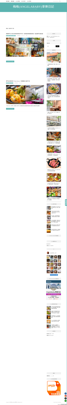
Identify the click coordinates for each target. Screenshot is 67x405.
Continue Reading (10, 61)
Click (66, 202)
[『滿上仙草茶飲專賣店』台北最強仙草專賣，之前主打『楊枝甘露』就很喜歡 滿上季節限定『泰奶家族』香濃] (55, 260)
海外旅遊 (7, 1)
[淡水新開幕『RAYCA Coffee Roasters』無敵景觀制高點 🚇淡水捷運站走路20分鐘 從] (52, 260)
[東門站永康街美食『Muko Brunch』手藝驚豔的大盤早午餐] (25, 94)
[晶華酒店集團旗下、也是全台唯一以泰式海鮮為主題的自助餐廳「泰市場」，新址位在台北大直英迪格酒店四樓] (52, 268)
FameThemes (59, 402)
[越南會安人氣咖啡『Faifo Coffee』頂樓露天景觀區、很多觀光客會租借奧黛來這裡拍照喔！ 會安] (52, 264)
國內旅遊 (12, 1)
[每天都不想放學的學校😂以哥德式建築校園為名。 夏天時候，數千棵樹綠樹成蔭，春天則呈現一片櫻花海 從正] (59, 271)
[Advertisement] (33, 19)
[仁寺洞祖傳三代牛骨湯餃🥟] (59, 268)
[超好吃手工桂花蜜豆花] (55, 268)
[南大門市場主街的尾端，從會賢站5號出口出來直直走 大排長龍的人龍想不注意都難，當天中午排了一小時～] (59, 264)
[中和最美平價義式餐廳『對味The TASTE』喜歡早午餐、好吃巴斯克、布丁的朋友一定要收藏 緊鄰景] (59, 260)
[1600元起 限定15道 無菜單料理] (52, 271)
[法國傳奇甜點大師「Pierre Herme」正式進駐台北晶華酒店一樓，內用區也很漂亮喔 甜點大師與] (48, 268)
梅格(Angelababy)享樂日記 (33, 6)
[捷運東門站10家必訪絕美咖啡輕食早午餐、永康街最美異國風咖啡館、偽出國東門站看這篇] (25, 47)
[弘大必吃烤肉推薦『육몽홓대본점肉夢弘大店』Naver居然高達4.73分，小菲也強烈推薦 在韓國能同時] (55, 264)
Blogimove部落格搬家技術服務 (62, 404)
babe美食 (18, 1)
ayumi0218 (18, 35)
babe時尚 (29, 1)
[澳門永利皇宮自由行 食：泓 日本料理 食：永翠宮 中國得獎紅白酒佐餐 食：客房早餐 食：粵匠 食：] (59, 257)
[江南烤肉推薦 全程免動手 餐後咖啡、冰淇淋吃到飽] (48, 271)
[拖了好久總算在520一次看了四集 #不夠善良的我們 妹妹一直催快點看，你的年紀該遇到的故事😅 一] (52, 257)
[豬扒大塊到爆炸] (48, 257)
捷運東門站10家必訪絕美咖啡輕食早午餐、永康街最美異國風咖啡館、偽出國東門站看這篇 (24, 33)
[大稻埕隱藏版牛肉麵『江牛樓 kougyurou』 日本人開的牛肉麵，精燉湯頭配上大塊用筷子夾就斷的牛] (55, 271)
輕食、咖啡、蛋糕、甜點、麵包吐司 (11, 35)
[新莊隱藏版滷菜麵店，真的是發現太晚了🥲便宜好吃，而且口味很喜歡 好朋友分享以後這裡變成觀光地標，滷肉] (48, 264)
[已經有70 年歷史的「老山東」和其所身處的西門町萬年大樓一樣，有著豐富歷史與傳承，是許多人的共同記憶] (55, 257)
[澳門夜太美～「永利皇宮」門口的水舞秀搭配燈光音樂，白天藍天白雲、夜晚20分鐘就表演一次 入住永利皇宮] (48, 260)
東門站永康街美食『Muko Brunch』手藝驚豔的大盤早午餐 (18, 81)
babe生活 (23, 1)
